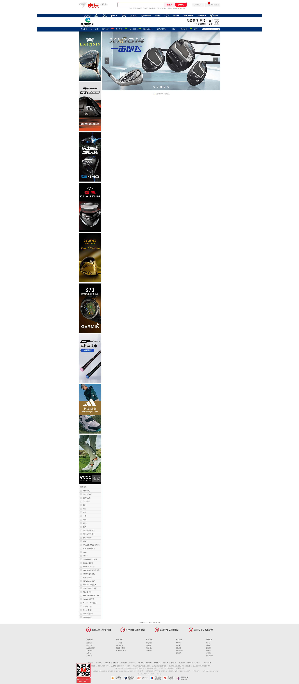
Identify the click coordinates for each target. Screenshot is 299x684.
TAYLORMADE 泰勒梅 (91, 545)
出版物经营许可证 (150, 668)
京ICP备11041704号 (117, 666)
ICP (128, 666)
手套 (84, 516)
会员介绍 (89, 645)
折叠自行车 (152, 8)
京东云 (159, 674)
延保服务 (208, 648)
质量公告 (182, 662)
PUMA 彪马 (87, 617)
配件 (196, 29)
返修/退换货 (179, 650)
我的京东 (198, 5)
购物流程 (89, 643)
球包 (84, 512)
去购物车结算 (213, 5)
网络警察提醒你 (130, 678)
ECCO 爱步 (87, 577)
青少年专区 (87, 538)
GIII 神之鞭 (87, 606)
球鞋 (84, 509)
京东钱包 (151, 674)
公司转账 (149, 650)
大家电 (88, 653)
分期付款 (149, 648)
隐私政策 (190, 662)
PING (85, 556)
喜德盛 (164, 8)
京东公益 (198, 662)
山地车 (145, 8)
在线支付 (149, 645)
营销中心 (132, 662)
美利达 (175, 8)
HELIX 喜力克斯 (89, 574)
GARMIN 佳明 (88, 563)
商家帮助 (124, 662)
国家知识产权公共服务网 (182, 678)
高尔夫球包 (161, 29)
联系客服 (89, 655)
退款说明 (178, 648)
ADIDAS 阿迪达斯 (89, 585)
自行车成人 (138, 8)
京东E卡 (208, 650)
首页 (96, 29)
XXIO (85, 541)
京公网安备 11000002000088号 (98, 666)
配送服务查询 (120, 648)
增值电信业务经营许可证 (210, 671)
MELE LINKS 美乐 (89, 603)
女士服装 (132, 29)
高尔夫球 (184, 29)
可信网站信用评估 (117, 678)
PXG (85, 552)
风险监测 (173, 662)
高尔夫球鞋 (147, 29)
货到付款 (149, 643)
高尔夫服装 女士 (89, 534)
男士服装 (119, 29)
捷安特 (169, 8)
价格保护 (178, 645)
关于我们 (91, 662)
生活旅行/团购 (90, 648)
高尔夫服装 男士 (89, 530)
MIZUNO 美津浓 (89, 548)
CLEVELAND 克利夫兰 (91, 570)
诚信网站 (143, 678)
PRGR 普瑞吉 (88, 614)
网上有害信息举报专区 (156, 678)
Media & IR (207, 662)
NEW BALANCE (89, 581)
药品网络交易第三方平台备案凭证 (179, 666)
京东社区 (165, 662)
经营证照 (140, 671)
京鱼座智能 (209, 655)
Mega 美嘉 (87, 610)
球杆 (84, 505)
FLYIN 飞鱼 (87, 592)
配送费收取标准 (121, 650)
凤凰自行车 (181, 8)
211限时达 (119, 645)
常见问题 (89, 650)
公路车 (159, 8)
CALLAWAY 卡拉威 (90, 559)
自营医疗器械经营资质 (159, 666)
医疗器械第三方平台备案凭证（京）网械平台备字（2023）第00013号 (168, 671)
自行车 (132, 8)
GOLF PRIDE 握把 (90, 588)
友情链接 (149, 662)
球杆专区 (105, 29)
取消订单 (178, 653)
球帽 (173, 29)
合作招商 (115, 662)
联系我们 (99, 662)
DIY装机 (208, 645)
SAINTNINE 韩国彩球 (91, 596)
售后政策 (178, 643)
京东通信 (208, 653)
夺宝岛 (208, 643)
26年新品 (86, 498)
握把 (84, 520)
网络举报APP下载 (169, 678)
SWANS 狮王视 (88, 599)
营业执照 (196, 671)
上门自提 (119, 643)
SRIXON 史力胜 (89, 567)
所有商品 (86, 491)
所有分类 (84, 29)
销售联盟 (157, 662)
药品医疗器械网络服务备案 (141, 666)
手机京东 (140, 662)
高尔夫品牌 (87, 494)
